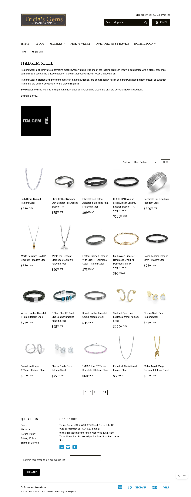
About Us (25, 429)
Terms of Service (30, 442)
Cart (163, 22)
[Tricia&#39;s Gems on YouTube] (75, 448)
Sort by (126, 162)
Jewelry (56, 43)
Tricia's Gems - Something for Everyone (59, 491)
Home (25, 43)
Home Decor (144, 43)
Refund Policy (28, 434)
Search (24, 425)
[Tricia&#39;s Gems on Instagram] (68, 448)
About (40, 43)
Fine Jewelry (80, 43)
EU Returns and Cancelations (33, 487)
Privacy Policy (28, 438)
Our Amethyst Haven (112, 43)
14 (104, 392)
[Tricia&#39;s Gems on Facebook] (61, 448)
